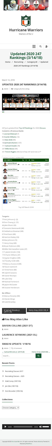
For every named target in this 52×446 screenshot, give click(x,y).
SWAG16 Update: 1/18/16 (16, 343)
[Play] (5, 426)
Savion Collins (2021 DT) (17, 325)
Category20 (17, 89)
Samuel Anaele (11, 146)
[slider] (46, 426)
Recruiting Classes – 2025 (14, 376)
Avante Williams (10, 137)
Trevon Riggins (10, 152)
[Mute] (40, 426)
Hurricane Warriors (26, 30)
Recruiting (25, 89)
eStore (39, 441)
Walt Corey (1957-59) (13, 381)
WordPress (29, 443)
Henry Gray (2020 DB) (38, 310)
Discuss (43, 128)
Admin (6, 89)
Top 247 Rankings (25, 128)
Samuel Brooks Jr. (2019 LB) (12, 311)
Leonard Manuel (10, 134)
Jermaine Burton (11, 143)
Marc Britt (8, 140)
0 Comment (18, 348)
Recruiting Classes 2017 (14, 371)
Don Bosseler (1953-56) (14, 391)
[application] (26, 426)
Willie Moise (9, 149)
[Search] (38, 355)
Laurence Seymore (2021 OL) (19, 334)
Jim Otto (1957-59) (11, 386)
